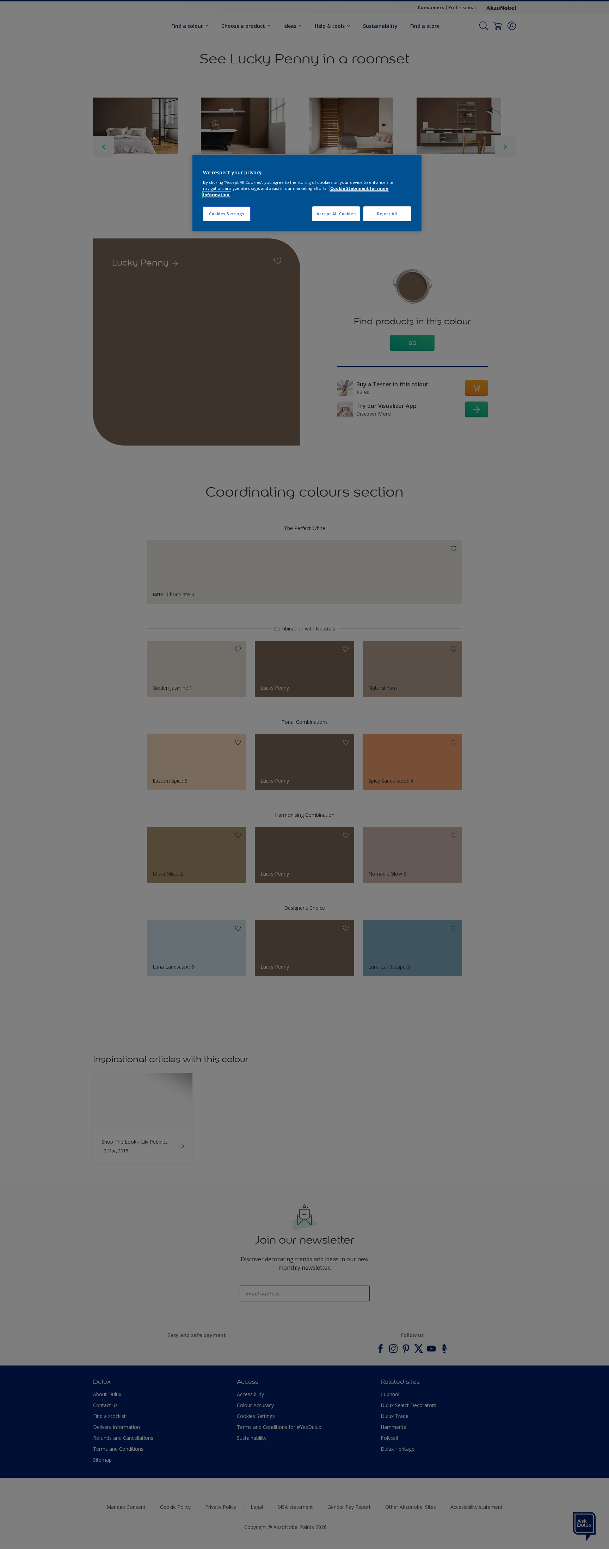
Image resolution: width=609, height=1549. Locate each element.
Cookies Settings (227, 213)
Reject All (387, 213)
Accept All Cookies (336, 213)
